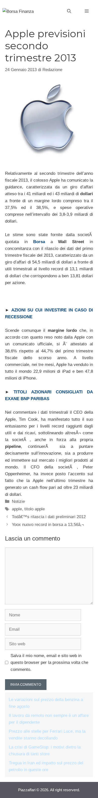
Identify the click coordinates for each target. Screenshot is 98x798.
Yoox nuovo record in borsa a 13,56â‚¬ (48, 524)
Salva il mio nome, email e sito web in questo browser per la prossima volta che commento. (49, 662)
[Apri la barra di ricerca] (69, 11)
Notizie (18, 501)
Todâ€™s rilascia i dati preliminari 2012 (49, 516)
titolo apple (34, 509)
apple (17, 509)
